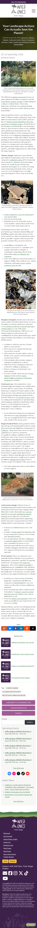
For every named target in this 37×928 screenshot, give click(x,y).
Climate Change (12, 688)
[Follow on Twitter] (21, 874)
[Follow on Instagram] (15, 874)
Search (4, 719)
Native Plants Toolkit (10, 839)
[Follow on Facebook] (10, 874)
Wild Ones (7, 888)
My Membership (20, 2)
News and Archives (9, 854)
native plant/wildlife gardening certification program (18, 378)
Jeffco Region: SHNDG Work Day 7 (18, 746)
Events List (6, 842)
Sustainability (18, 44)
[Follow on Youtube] (5, 879)
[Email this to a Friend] (4, 628)
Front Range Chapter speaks (11, 102)
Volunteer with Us (18, 708)
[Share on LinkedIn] (21, 628)
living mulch (16, 532)
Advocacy (24, 38)
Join (12, 2)
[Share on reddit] (27, 628)
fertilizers (4, 430)
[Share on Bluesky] (10, 628)
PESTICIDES (18, 583)
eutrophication (16, 439)
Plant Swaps (7, 848)
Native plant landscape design (13, 695)
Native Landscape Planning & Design (21, 42)
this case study (20, 395)
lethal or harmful (25, 565)
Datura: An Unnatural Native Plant (23, 666)
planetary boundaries (22, 135)
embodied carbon (16, 160)
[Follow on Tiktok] (26, 874)
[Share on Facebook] (15, 628)
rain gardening (20, 415)
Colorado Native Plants (17, 40)
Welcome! (6, 833)
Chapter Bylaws (8, 857)
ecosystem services (23, 397)
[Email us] (5, 874)
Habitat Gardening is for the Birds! (23, 642)
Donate (18, 713)
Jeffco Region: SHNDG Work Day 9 (18, 760)
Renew (12, 861)
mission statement (19, 97)
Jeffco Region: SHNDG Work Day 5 (18, 731)
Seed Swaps (7, 851)
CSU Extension (6, 395)
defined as (23, 117)
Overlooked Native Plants (20, 678)
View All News (19, 801)
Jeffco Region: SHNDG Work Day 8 (18, 753)
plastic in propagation (19, 599)
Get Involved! (7, 836)
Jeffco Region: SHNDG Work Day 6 (18, 739)
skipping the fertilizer (18, 459)
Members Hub (8, 845)
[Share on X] (33, 628)
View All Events (18, 768)
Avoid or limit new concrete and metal (18, 215)
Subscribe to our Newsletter (18, 702)
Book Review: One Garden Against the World (23, 654)
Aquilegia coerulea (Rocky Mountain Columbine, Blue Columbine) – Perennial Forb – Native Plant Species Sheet (19, 787)
